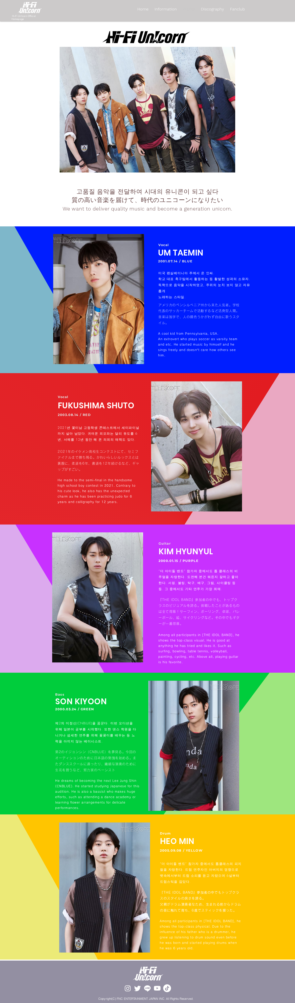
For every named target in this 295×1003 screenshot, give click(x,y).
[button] (98, 299)
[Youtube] (157, 988)
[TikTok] (167, 988)
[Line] (147, 988)
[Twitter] (137, 988)
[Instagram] (128, 988)
